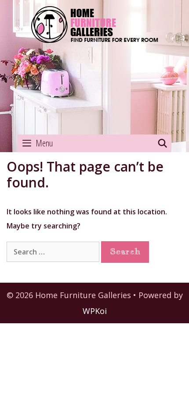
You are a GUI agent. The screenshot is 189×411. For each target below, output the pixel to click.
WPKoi (95, 311)
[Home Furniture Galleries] (94, 67)
